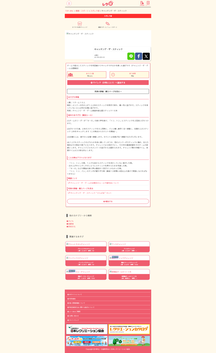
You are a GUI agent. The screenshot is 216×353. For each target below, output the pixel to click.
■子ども (70, 221)
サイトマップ (74, 320)
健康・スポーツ (82, 10)
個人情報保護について (77, 303)
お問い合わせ (74, 316)
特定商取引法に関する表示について (81, 307)
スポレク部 (94, 10)
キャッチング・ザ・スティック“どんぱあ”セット (91, 193)
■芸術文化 (70, 226)
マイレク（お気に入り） (109, 82)
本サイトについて (75, 294)
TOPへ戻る (69, 11)
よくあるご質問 (74, 311)
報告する (109, 201)
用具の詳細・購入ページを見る (107, 91)
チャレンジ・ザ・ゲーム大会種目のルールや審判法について (94, 183)
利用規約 (72, 299)
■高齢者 (70, 224)
